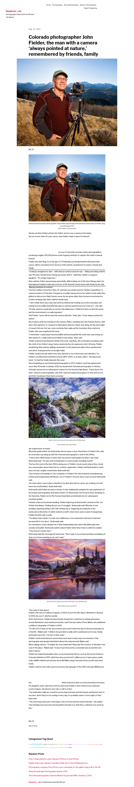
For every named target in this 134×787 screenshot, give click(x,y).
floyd (53, 744)
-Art (30, 744)
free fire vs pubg (98, 744)
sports (49, 744)
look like (65, 744)
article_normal (58, 744)
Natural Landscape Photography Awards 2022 (48, 771)
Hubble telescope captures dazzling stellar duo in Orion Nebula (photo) (58, 763)
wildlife (62, 747)
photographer (91, 744)
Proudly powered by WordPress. (53, 782)
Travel (30, 747)
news (70, 747)
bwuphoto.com (13, 11)
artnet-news (42, 747)
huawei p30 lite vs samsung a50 (79, 744)
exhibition (47, 747)
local (52, 747)
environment (35, 747)
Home (48, 5)
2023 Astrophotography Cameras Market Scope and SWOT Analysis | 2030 (60, 776)
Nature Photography (88, 5)
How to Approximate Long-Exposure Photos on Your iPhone (54, 759)
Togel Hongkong (90, 8)
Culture (66, 747)
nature (70, 744)
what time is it (56, 747)
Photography (57, 5)
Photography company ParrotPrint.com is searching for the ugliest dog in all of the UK (65, 767)
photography (36, 744)
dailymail (45, 744)
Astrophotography (71, 5)
